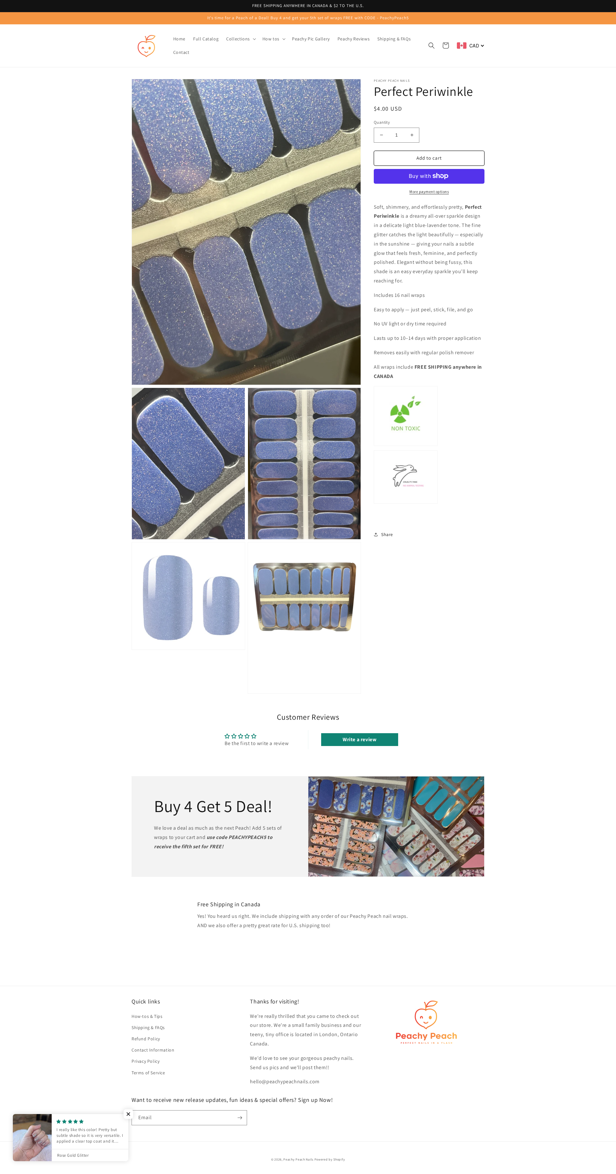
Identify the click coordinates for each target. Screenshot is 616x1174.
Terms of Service (148, 1073)
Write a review (359, 739)
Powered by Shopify (329, 1159)
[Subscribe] (240, 1117)
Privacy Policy (145, 1061)
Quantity (382, 122)
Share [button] (387, 534)
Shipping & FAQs (148, 1027)
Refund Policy (146, 1039)
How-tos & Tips (147, 1016)
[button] (240, 39)
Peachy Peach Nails (298, 1159)
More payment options (429, 191)
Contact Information (153, 1050)
